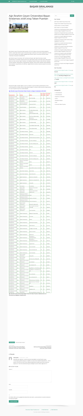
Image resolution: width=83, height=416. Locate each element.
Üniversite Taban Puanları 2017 (19, 1)
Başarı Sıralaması (41, 6)
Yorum (10, 369)
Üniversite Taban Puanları (20, 342)
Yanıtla (27, 357)
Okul (56, 102)
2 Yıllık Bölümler (33, 1)
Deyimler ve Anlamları (59, 96)
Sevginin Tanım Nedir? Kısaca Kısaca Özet (62, 23)
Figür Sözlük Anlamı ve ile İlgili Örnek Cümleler (64, 77)
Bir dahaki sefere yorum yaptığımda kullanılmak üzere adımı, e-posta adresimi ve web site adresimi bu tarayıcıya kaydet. (29, 397)
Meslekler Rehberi (59, 100)
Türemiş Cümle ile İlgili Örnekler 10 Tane (62, 70)
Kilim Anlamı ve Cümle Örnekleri (61, 27)
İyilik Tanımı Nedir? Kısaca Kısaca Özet (62, 21)
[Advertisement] (30, 42)
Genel (56, 98)
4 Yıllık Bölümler (43, 1)
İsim (10, 384)
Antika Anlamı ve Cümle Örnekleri (61, 25)
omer (10, 20)
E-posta (10, 389)
